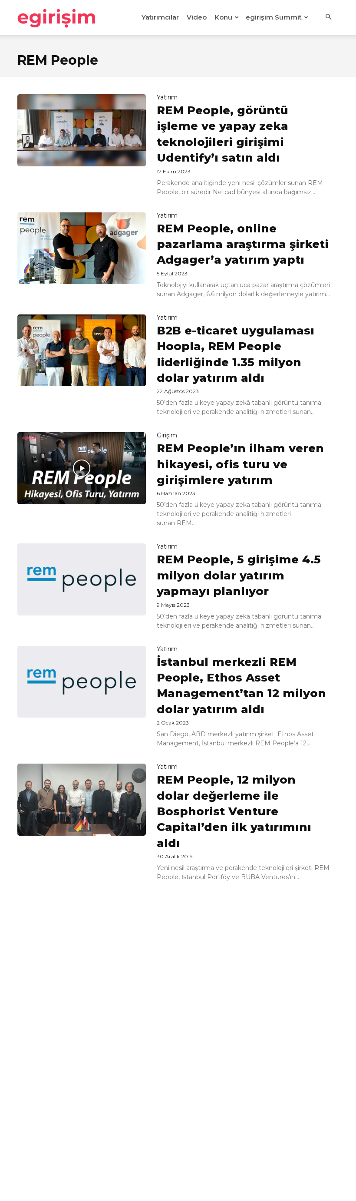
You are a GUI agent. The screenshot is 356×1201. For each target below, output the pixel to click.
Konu (223, 17)
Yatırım (167, 97)
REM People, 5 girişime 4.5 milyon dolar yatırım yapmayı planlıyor (239, 575)
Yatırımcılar (160, 17)
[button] (328, 17)
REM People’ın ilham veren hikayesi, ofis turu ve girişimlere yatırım (240, 464)
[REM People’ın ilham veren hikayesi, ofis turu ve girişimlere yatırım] (81, 468)
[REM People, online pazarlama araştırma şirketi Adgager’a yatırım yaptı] (81, 248)
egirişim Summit (274, 17)
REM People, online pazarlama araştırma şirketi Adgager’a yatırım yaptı (243, 244)
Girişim (167, 435)
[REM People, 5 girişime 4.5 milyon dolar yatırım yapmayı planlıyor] (81, 579)
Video (197, 17)
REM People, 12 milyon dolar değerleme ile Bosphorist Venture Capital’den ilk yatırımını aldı (234, 811)
